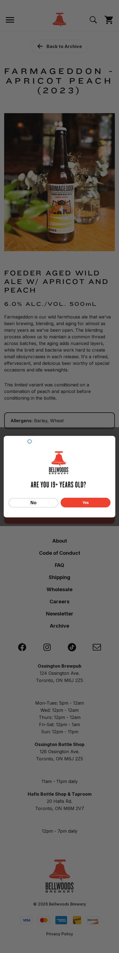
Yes (85, 502)
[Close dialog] (29, 441)
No (33, 502)
